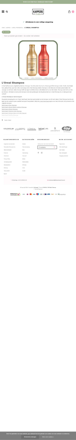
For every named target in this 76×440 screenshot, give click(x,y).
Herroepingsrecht (8, 161)
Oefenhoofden (25, 161)
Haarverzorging (26, 146)
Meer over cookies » (48, 437)
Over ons (6, 152)
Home (3, 27)
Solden (23, 158)
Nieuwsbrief (6, 170)
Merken (8, 27)
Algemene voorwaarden (9, 143)
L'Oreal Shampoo (32, 27)
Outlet (23, 170)
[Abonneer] (54, 147)
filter (7, 32)
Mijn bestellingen (63, 146)
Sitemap (6, 167)
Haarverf (24, 155)
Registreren (62, 143)
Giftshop (24, 164)
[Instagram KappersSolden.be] (42, 152)
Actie (23, 167)
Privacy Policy (7, 158)
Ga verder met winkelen (32, 36)
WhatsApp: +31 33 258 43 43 (19, 180)
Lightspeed (36, 187)
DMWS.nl (45, 187)
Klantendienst (7, 164)
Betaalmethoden (7, 149)
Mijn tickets (62, 149)
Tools (23, 149)
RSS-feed (50, 187)
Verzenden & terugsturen (9, 146)
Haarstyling (25, 152)
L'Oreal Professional (17, 27)
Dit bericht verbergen (30, 437)
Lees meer (7, 120)
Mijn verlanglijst (63, 152)
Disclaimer (6, 155)
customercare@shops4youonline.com (56, 180)
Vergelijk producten (63, 155)
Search (5, 173)
